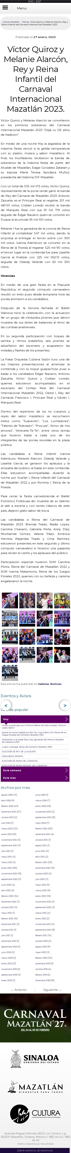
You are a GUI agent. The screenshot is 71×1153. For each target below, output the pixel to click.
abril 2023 (6, 890)
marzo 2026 (41, 800)
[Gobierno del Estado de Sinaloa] (35, 1059)
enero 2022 (40, 918)
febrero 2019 (41, 975)
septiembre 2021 (43, 930)
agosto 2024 (41, 845)
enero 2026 (40, 806)
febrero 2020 (41, 958)
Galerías (43, 684)
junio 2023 (6, 885)
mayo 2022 (6, 913)
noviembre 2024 (9, 840)
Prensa (25, 22)
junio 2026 (40, 795)
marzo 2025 (7, 828)
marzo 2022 (41, 913)
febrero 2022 (7, 918)
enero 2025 (6, 834)
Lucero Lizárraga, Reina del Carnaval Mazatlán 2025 (27, 747)
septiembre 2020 (9, 947)
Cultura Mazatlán (11, 22)
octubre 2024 (41, 840)
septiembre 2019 (9, 975)
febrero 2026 (7, 806)
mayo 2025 (40, 823)
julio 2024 (6, 851)
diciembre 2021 (8, 924)
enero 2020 (6, 963)
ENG (31, 1)
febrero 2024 (41, 862)
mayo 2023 (40, 885)
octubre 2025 (7, 817)
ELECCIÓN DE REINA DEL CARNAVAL (20, 761)
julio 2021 (5, 935)
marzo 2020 (7, 958)
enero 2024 (6, 868)
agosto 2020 (41, 947)
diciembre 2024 (42, 834)
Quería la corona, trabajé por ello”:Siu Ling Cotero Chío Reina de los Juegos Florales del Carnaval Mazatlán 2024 (34, 733)
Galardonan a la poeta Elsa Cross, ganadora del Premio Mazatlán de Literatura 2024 (33, 740)
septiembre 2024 (9, 845)
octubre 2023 (41, 873)
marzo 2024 (7, 862)
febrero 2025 (41, 828)
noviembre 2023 (9, 873)
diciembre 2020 (8, 941)
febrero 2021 (41, 935)
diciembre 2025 (8, 812)
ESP (38, 1)
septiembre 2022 (43, 907)
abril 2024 (40, 857)
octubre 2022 (7, 907)
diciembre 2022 (8, 902)
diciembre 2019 (42, 963)
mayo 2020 (40, 952)
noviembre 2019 (9, 969)
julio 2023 (40, 879)
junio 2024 (40, 851)
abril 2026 (6, 800)
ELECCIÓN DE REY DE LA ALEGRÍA (19, 751)
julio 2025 (6, 823)
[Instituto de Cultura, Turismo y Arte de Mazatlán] (35, 1114)
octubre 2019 (41, 969)
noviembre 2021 (43, 924)
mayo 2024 (6, 857)
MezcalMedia (47, 1144)
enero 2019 (6, 980)
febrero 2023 (7, 896)
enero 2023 (40, 896)
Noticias (56, 684)
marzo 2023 (41, 890)
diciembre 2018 (42, 980)
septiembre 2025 (43, 817)
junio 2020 (6, 952)
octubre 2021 (7, 930)
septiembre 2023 (9, 879)
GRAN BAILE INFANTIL (12, 756)
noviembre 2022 (43, 902)
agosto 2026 (7, 795)
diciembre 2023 (42, 868)
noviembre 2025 (43, 812)
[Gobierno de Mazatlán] (35, 1087)
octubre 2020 (41, 941)
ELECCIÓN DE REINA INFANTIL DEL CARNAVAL (24, 765)
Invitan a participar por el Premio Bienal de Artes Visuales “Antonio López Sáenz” (34, 726)
